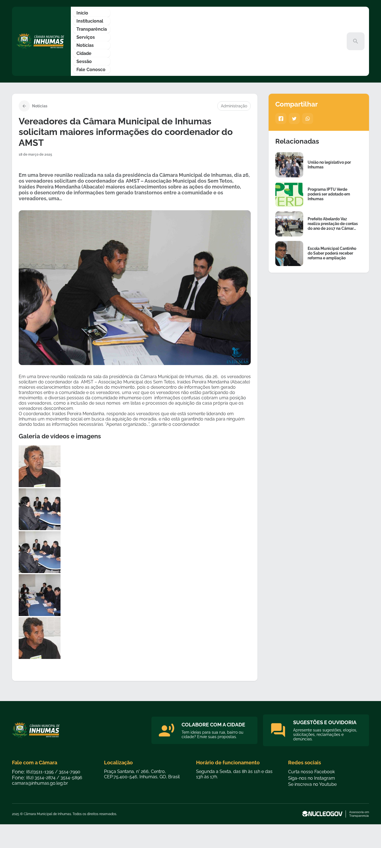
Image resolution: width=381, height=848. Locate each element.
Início (82, 13)
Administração (234, 106)
